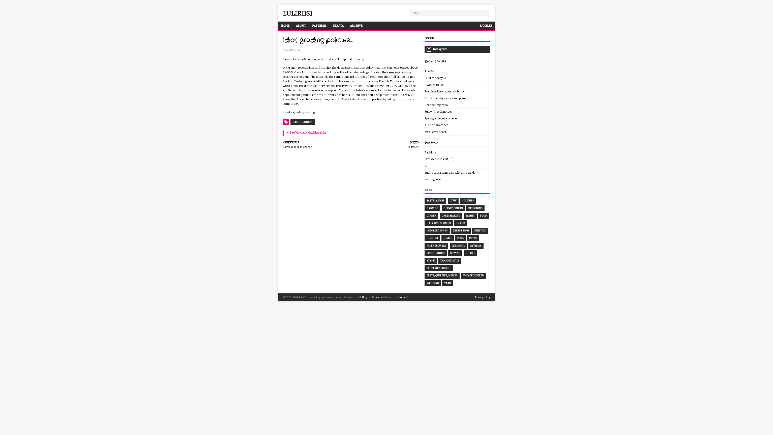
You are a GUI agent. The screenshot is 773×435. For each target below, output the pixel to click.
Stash (431, 260)
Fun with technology (438, 111)
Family (470, 215)
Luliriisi (432, 238)
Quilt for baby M (435, 78)
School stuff (302, 122)
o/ (426, 166)
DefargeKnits (453, 208)
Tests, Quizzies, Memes (442, 275)
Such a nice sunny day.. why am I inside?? (451, 172)
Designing (475, 208)
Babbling (430, 152)
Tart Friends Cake (439, 268)
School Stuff (436, 253)
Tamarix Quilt (449, 260)
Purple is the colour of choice (445, 91)
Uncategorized (473, 275)
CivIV (453, 200)
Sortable (403, 297)
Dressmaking (451, 215)
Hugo (365, 297)
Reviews (476, 245)
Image (460, 223)
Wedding (433, 283)
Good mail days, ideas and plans (445, 98)
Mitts (473, 238)
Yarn (447, 283)
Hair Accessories (439, 223)
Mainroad (378, 297)
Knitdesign (461, 230)
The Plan (430, 71)
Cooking (468, 200)
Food (483, 215)
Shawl (470, 253)
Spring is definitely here (441, 118)
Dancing (432, 208)
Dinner (431, 215)
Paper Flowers (436, 245)
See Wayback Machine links (308, 132)
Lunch (447, 238)
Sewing (455, 253)
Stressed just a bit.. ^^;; (439, 159)
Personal (458, 245)
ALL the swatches (436, 125)
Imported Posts (437, 230)
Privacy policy (482, 297)
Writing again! (434, 179)
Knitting (480, 230)
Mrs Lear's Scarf (435, 132)
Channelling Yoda (436, 105)
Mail (460, 238)
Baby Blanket (435, 200)
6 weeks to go (434, 85)
